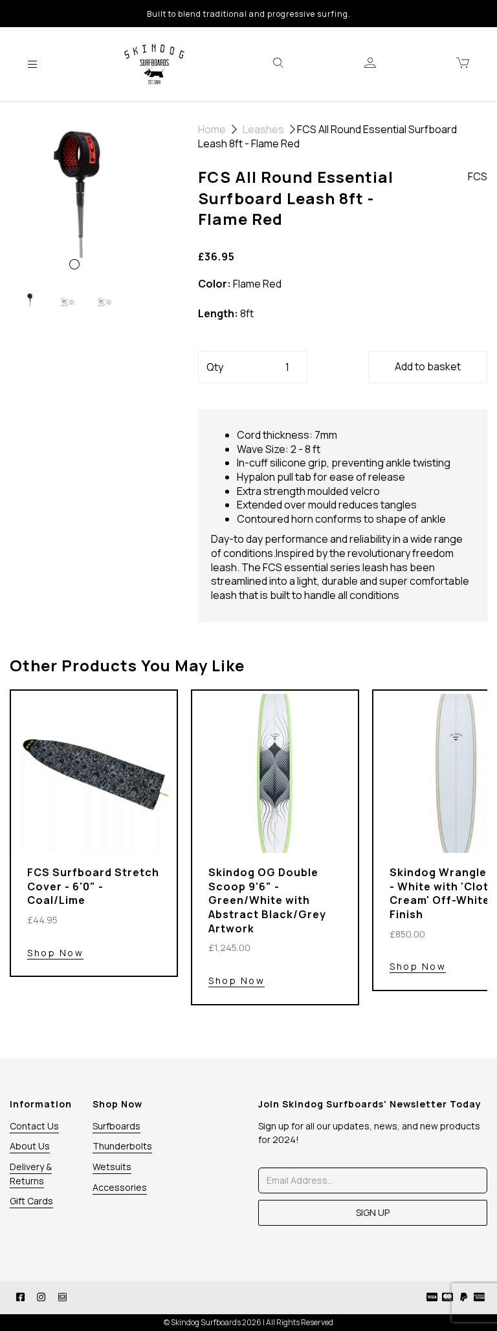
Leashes (263, 129)
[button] (27, 236)
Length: (218, 313)
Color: (214, 284)
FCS (477, 176)
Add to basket (428, 366)
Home (212, 129)
